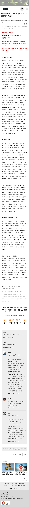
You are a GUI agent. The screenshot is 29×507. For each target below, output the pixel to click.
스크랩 (26, 24)
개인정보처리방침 (8, 485)
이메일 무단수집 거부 (20, 485)
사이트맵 (10, 488)
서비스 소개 (7, 483)
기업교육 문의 (17, 488)
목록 (20, 454)
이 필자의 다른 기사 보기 (8, 337)
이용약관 (14, 483)
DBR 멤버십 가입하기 (14, 323)
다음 (25, 454)
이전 (14, 454)
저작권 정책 (21, 483)
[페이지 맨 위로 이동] (25, 479)
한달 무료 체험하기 (14, 320)
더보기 (22, 24)
